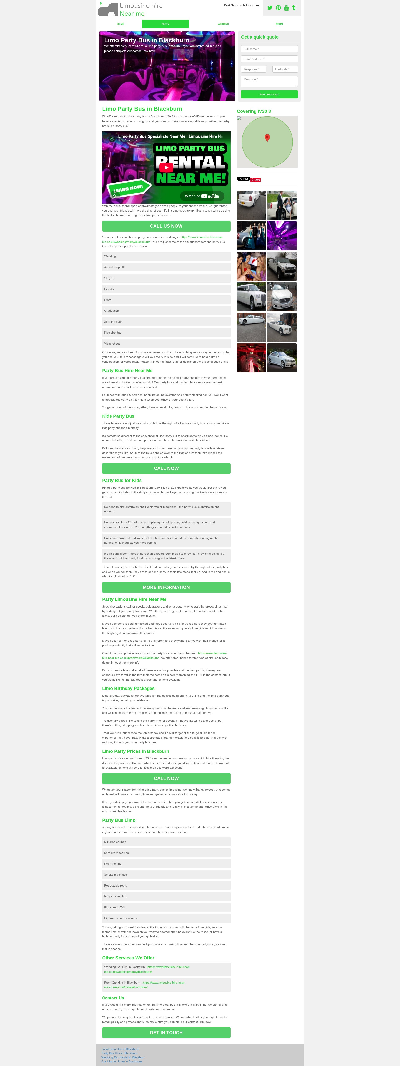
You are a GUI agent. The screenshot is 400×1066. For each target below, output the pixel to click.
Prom (279, 24)
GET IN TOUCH (166, 1032)
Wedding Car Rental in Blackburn (123, 1057)
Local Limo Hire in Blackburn (120, 1049)
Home (120, 24)
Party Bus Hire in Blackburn (119, 1053)
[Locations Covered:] (101, 3)
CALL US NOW (166, 226)
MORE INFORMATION (166, 587)
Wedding (223, 24)
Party (165, 24)
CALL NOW (166, 468)
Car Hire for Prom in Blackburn (121, 1061)
